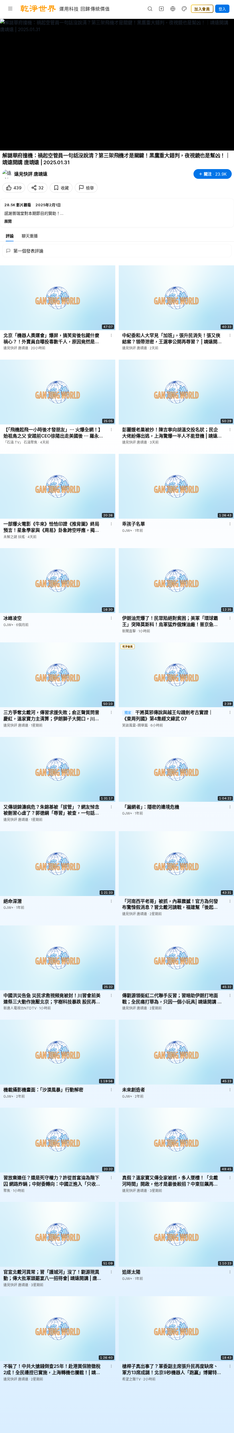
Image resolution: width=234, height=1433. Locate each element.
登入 (222, 9)
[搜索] (150, 8)
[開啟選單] (10, 8)
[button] (117, 212)
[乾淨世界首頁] (38, 8)
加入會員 (202, 9)
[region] (117, 85)
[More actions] (111, 335)
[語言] (173, 8)
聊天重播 (30, 235)
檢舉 (90, 187)
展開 (8, 221)
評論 (10, 235)
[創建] (161, 8)
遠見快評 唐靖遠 (30, 174)
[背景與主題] (184, 8)
